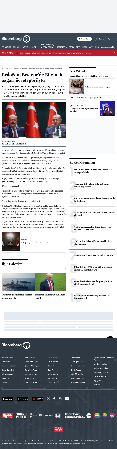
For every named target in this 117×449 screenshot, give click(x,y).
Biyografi (97, 380)
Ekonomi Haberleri (9, 366)
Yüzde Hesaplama (78, 382)
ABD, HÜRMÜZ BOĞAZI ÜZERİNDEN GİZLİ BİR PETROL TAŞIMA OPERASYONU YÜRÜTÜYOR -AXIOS (55, 53)
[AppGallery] (37, 398)
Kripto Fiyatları (7, 378)
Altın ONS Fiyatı (31, 382)
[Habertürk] (7, 415)
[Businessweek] (78, 415)
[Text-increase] (59, 143)
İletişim (97, 385)
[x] (48, 399)
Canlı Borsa (75, 357)
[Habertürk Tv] (21, 415)
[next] (115, 53)
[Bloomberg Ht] (50, 415)
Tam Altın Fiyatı (31, 370)
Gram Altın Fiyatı (31, 362)
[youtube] (67, 399)
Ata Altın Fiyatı (30, 378)
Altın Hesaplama (77, 378)
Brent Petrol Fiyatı (78, 366)
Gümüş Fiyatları (77, 362)
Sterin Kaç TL (53, 374)
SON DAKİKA (8, 53)
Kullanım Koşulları (101, 368)
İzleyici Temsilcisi (100, 364)
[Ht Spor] (33, 415)
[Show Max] (112, 415)
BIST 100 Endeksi (77, 374)
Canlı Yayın (6, 362)
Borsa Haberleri (8, 370)
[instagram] (60, 399)
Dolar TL (51, 366)
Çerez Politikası (100, 376)
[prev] (110, 53)
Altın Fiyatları (30, 357)
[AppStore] (7, 398)
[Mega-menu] (114, 39)
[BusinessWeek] (107, 47)
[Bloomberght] (16, 39)
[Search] (109, 39)
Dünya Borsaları (8, 374)
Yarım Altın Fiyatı (31, 374)
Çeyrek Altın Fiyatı (32, 366)
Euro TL (50, 370)
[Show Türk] (104, 415)
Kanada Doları (53, 382)
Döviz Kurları (52, 357)
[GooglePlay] (22, 398)
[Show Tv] (97, 415)
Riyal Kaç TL (52, 378)
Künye (4, 382)
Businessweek (7, 357)
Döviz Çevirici (53, 362)
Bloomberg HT (7, 68)
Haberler (16, 68)
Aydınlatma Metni (101, 372)
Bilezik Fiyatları (76, 370)
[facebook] (54, 399)
